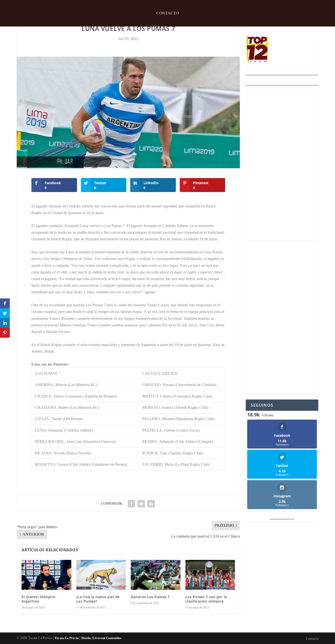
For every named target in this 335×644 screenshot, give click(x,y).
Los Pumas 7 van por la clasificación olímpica (206, 599)
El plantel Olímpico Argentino (39, 599)
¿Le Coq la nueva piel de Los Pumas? (98, 599)
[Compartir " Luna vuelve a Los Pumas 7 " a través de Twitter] (141, 504)
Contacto (167, 13)
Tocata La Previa (66, 638)
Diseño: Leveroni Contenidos (101, 638)
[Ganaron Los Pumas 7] (155, 575)
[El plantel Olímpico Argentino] (46, 575)
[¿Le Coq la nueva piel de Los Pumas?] (101, 575)
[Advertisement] (282, 167)
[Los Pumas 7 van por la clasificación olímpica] (210, 575)
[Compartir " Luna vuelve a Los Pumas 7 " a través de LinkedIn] (151, 504)
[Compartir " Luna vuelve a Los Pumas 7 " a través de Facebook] (131, 504)
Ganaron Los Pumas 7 (150, 596)
